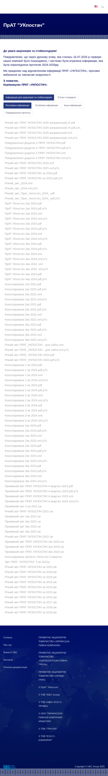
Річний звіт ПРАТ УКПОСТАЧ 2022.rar (29, 536)
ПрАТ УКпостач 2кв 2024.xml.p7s (26, 238)
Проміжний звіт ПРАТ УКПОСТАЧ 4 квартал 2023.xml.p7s (42, 501)
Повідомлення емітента (18, 113)
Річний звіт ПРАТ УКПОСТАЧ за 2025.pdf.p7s (34, 178)
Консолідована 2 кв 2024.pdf (23, 385)
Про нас (7, 645)
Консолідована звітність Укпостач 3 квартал (33, 556)
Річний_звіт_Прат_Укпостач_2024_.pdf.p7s (32, 198)
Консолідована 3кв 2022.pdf (23, 324)
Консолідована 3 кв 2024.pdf (23, 405)
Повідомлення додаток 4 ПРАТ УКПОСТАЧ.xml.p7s (38, 158)
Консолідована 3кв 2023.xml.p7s (26, 481)
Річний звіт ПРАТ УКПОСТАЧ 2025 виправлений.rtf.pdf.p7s (42, 127)
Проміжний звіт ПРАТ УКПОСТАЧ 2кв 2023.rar (34, 546)
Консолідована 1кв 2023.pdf (23, 425)
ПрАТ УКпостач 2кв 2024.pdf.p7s (26, 228)
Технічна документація (15, 667)
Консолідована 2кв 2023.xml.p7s (26, 460)
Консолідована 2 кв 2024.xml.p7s (26, 400)
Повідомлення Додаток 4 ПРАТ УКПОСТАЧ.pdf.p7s (38, 147)
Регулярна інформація (17, 105)
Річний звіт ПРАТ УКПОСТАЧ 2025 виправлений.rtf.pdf (40, 122)
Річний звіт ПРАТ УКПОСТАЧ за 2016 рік (31, 597)
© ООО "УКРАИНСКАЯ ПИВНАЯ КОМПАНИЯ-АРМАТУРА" (51, 717)
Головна (7, 637)
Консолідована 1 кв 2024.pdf (23, 365)
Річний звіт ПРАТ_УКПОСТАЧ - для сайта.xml (34, 344)
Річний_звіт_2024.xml (18, 183)
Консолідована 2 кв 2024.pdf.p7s (26, 390)
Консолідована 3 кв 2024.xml (23, 415)
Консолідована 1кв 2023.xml (23, 435)
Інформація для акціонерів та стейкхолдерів (29, 97)
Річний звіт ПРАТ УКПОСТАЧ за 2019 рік (31, 572)
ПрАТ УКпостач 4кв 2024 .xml (24, 264)
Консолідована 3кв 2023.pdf (23, 466)
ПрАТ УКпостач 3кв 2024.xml (23, 253)
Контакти (8, 660)
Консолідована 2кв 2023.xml (23, 455)
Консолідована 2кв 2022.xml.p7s (26, 319)
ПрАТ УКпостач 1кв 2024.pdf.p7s (26, 208)
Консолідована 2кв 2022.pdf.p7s (26, 309)
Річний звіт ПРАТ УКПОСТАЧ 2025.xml (29, 163)
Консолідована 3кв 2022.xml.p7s (26, 339)
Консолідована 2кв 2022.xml (23, 314)
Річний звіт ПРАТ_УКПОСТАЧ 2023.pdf (29, 354)
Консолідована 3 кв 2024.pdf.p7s (26, 410)
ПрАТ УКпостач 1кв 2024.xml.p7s (26, 218)
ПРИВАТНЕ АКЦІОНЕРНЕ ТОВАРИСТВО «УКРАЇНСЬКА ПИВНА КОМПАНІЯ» (54, 641)
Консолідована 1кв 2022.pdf (23, 284)
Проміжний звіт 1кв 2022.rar (23, 516)
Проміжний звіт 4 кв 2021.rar (23, 506)
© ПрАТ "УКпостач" (48, 687)
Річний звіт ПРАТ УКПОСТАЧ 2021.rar (29, 511)
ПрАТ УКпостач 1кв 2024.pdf (23, 203)
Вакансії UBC (10, 652)
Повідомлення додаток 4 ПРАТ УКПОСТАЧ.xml (35, 153)
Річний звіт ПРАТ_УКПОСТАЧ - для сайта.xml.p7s (37, 349)
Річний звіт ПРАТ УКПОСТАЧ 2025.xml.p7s (32, 168)
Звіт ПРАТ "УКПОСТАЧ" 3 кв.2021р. (27, 561)
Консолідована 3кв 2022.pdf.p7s (26, 329)
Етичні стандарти (67, 97)
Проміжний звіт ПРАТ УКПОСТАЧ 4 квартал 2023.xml (39, 496)
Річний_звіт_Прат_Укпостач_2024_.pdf (30, 193)
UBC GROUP (11, 6)
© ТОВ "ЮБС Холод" (49, 695)
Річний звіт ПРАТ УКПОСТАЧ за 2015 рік (31, 592)
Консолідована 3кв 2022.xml (23, 334)
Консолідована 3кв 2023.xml (23, 476)
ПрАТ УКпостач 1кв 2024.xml (23, 213)
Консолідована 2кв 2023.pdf (23, 445)
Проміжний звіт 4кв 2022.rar (23, 531)
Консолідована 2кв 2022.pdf (23, 304)
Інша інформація (73, 105)
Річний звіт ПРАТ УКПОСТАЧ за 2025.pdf (31, 173)
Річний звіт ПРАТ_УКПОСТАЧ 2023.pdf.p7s (32, 359)
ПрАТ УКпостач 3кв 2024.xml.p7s (26, 259)
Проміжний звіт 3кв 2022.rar (23, 526)
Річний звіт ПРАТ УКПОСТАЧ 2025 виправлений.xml (38, 132)
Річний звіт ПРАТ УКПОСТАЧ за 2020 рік (31, 566)
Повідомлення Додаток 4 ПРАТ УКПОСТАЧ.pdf (35, 142)
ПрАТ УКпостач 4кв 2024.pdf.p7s (26, 279)
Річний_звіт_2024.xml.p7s (21, 188)
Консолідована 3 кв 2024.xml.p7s (26, 420)
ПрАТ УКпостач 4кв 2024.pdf (23, 274)
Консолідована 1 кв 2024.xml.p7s (26, 380)
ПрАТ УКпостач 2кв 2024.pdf (23, 223)
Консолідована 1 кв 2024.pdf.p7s (26, 370)
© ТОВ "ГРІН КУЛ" (48, 729)
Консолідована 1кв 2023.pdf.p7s (26, 430)
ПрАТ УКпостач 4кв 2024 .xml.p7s (26, 269)
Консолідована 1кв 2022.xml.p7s (26, 299)
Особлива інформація (46, 105)
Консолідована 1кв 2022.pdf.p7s (26, 289)
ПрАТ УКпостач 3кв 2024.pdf (23, 243)
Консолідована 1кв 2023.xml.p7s (26, 440)
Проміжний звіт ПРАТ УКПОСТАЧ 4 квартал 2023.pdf (39, 486)
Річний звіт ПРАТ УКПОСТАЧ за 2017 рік (31, 602)
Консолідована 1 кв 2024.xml (23, 375)
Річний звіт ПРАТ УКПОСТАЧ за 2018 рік (31, 607)
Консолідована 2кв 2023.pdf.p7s (26, 450)
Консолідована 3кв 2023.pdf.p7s (26, 471)
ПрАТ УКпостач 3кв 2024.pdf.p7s (26, 248)
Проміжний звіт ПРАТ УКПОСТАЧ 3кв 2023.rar (34, 551)
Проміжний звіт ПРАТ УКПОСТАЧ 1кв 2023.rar (34, 541)
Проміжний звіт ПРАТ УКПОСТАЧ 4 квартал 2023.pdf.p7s (41, 491)
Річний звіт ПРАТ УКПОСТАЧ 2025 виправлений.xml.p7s (41, 137)
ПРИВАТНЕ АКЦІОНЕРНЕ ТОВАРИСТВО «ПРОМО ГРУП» (52, 676)
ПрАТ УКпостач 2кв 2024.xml (23, 233)
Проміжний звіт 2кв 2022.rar (23, 521)
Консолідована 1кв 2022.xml (23, 294)
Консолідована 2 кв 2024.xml (23, 395)
